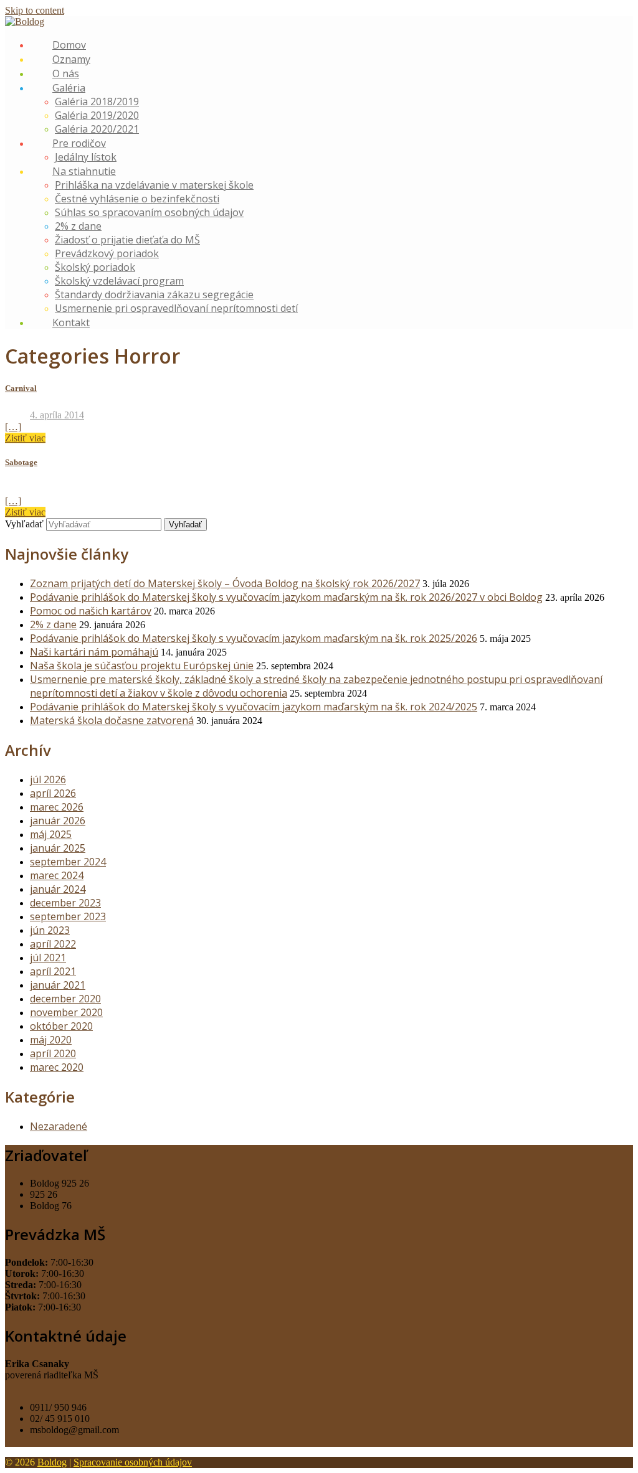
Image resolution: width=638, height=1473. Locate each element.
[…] (13, 426)
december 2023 (65, 903)
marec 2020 (56, 1067)
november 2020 (66, 1012)
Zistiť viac (25, 438)
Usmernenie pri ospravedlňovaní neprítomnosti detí (176, 308)
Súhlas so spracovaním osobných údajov (149, 212)
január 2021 (57, 985)
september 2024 (68, 861)
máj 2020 (51, 1040)
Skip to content (34, 10)
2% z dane (78, 226)
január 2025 (57, 848)
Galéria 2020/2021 (97, 129)
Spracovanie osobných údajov (133, 1462)
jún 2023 (50, 930)
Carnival (21, 388)
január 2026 (57, 820)
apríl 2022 (53, 944)
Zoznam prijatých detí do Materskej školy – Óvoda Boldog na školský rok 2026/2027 (225, 583)
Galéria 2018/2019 (97, 101)
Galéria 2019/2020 (97, 115)
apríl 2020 (53, 1053)
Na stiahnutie (84, 171)
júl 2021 (48, 957)
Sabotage (21, 462)
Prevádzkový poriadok (107, 253)
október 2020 (61, 1026)
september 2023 (68, 916)
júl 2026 (48, 779)
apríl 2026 (53, 793)
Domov (69, 45)
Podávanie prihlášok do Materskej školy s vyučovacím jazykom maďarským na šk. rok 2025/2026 (253, 638)
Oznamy (71, 59)
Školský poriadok (95, 267)
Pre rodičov (79, 143)
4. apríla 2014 (57, 415)
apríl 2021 (53, 971)
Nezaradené (58, 1126)
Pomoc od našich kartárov (90, 611)
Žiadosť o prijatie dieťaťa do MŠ (127, 240)
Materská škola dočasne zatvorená (112, 720)
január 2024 (57, 889)
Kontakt (71, 322)
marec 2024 (56, 875)
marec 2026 (56, 807)
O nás (65, 73)
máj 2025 (51, 834)
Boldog (52, 1462)
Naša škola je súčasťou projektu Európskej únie (142, 665)
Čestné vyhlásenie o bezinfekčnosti (137, 198)
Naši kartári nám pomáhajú (94, 652)
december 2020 (65, 998)
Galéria (68, 88)
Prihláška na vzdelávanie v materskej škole (154, 185)
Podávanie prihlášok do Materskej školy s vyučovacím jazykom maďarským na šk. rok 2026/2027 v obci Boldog (286, 597)
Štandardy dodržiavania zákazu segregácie (154, 294)
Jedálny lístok (86, 157)
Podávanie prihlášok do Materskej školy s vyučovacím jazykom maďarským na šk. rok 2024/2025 (253, 706)
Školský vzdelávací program (119, 281)
